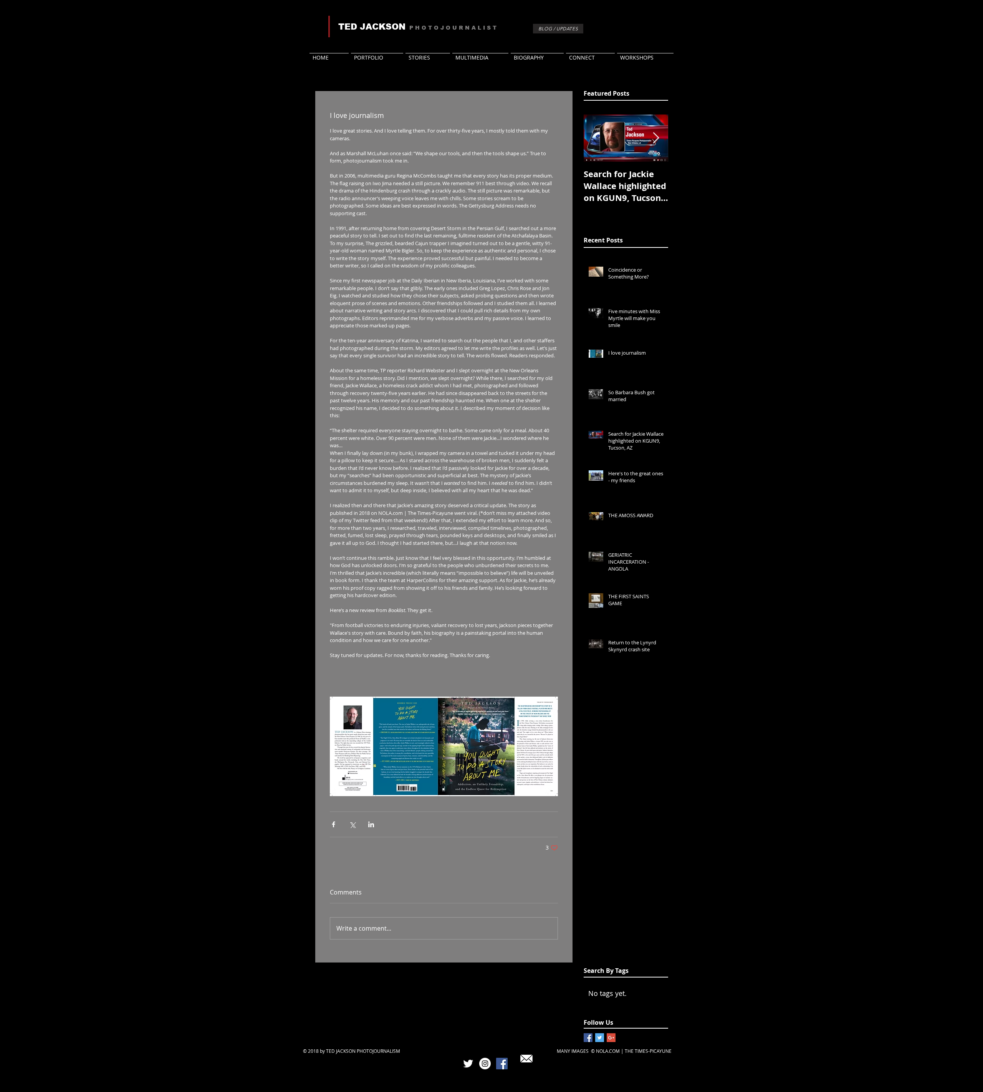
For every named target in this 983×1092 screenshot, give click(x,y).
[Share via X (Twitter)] (352, 824)
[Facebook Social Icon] (588, 1037)
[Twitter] (468, 1063)
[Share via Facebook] (333, 824)
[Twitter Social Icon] (599, 1037)
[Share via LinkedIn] (371, 824)
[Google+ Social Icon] (611, 1037)
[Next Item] (655, 138)
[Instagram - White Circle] (485, 1063)
